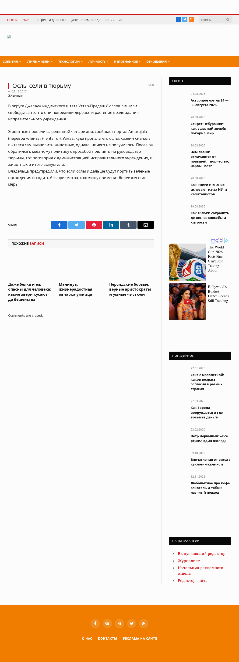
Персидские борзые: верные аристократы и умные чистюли (130, 289)
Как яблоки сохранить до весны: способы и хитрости (210, 217)
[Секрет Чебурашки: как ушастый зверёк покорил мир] (177, 122)
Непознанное (126, 61)
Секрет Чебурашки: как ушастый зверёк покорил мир (208, 128)
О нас (87, 638)
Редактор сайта (192, 581)
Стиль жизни (38, 61)
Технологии (69, 61)
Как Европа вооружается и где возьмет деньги (207, 412)
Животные (15, 96)
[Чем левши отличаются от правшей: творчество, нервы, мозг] (177, 150)
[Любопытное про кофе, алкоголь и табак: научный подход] (177, 481)
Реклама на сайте (140, 638)
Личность (96, 61)
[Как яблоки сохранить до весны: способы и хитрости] (177, 211)
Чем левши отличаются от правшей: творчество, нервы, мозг (210, 159)
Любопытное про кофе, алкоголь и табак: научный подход (211, 488)
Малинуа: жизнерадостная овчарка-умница (75, 289)
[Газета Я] (42, 40)
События (10, 61)
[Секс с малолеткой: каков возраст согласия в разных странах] (177, 373)
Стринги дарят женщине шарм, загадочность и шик (79, 20)
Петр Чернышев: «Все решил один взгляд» (209, 438)
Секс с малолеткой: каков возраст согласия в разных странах (207, 382)
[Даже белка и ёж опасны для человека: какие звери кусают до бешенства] (30, 266)
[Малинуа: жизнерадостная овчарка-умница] (81, 266)
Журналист (189, 561)
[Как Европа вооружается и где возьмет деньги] (177, 406)
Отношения (156, 61)
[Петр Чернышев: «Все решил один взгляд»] (177, 434)
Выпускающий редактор (201, 554)
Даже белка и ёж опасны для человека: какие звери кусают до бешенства (29, 292)
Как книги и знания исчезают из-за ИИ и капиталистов (209, 189)
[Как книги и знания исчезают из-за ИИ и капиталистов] (177, 183)
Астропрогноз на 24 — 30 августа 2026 (209, 102)
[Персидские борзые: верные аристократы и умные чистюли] (131, 266)
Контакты (107, 638)
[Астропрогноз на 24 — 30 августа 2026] (177, 98)
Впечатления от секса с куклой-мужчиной (210, 461)
